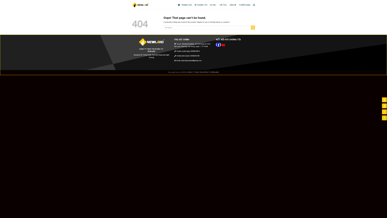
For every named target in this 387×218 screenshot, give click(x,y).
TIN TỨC (223, 5)
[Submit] (253, 27)
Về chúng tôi (201, 5)
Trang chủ (186, 5)
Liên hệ (233, 5)
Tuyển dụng (244, 5)
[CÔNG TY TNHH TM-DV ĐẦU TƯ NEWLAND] (140, 5)
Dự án (212, 5)
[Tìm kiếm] (254, 5)
